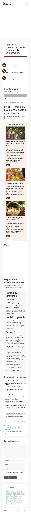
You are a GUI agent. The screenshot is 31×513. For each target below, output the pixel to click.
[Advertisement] (15, 23)
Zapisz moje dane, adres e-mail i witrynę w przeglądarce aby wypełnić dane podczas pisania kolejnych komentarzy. (16, 472)
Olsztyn (15, 497)
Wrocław (21, 501)
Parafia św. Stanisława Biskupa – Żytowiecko (15, 396)
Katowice (16, 495)
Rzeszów (16, 499)
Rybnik (11, 499)
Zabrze (7, 503)
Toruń (12, 501)
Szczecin (8, 501)
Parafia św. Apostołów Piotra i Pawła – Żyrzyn (15, 405)
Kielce (20, 495)
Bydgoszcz (19, 491)
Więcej (7, 165)
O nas (14, 510)
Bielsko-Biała (13, 491)
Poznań (19, 497)
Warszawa (16, 501)
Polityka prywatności (22, 510)
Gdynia (7, 495)
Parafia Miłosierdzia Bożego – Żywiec (13, 387)
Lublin (11, 497)
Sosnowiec (21, 499)
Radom (7, 499)
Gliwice (11, 495)
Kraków (7, 497)
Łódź (11, 503)
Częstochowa (9, 493)
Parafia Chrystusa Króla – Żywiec (12, 381)
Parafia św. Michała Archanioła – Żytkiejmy (15, 407)
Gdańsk (23, 493)
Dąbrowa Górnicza (16, 493)
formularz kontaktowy (14, 118)
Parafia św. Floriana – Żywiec (11, 399)
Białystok (8, 491)
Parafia (7, 425)
